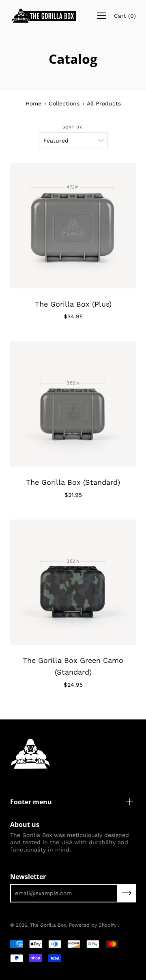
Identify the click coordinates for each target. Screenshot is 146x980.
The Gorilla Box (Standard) (73, 482)
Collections (64, 103)
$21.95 (73, 495)
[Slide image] (73, 225)
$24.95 (73, 684)
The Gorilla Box (48, 925)
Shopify (107, 925)
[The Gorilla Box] (46, 15)
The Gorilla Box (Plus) (73, 304)
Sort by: (73, 127)
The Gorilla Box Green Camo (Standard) (73, 666)
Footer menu (31, 801)
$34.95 (73, 316)
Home (33, 103)
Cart (125, 16)
